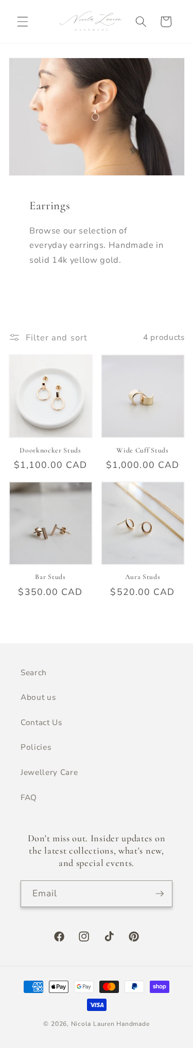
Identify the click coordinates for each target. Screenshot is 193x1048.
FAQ (29, 797)
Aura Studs (143, 576)
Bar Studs (50, 576)
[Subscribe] (159, 893)
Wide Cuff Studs (142, 450)
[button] (22, 21)
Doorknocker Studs (50, 450)
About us (38, 697)
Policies (36, 747)
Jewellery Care (49, 772)
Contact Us (41, 722)
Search (34, 672)
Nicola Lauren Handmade (110, 1024)
